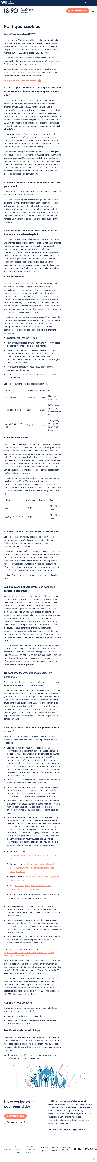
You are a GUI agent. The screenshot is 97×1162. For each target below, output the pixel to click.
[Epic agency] (94, 1159)
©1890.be (7, 1149)
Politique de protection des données (30, 1149)
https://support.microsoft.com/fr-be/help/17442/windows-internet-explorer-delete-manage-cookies (32, 868)
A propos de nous (17, 1149)
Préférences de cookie (66, 1149)
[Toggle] (93, 10)
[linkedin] (79, 1149)
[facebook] (75, 1149)
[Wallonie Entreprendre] (9, 2)
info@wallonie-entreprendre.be (27, 72)
